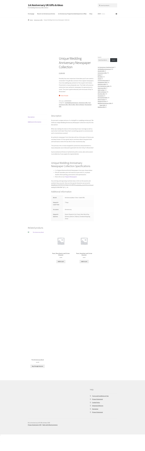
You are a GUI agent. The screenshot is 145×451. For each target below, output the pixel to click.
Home (31, 20)
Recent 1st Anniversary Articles (46, 14)
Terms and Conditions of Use (100, 396)
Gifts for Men (71, 104)
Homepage (31, 14)
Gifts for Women (80, 104)
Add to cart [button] (61, 261)
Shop (90, 14)
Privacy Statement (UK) (34, 425)
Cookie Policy (96, 402)
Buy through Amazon (37, 366)
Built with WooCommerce (50, 425)
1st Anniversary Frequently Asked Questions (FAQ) (72, 14)
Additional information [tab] (34, 122)
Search (99, 57)
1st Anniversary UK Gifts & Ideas (45, 5)
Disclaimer (95, 409)
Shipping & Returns (97, 405)
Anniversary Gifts (38, 20)
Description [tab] (31, 117)
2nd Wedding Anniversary (71, 102)
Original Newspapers (71, 177)
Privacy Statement (97, 399)
